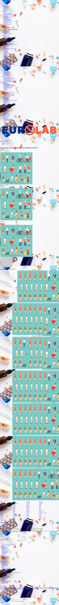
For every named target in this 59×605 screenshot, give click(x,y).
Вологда (27, 504)
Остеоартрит (5, 31)
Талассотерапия (4, 574)
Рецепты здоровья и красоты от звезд (9, 91)
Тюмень (40, 516)
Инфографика (5, 10)
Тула (27, 516)
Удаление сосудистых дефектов (6, 577)
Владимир (2, 504)
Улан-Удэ (2, 517)
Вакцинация (5, 113)
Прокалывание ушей (5, 568)
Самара (2, 514)
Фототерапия (4, 579)
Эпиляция (3, 583)
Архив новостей (41, 587)
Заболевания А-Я (6, 70)
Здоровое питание (6, 52)
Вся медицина (4, 118)
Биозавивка (3, 547)
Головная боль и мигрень (7, 27)
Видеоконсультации (48, 587)
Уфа (27, 517)
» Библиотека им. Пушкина (5, 524)
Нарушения (5, 117)
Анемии (5, 12)
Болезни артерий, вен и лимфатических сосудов (10, 14)
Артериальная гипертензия (7, 13)
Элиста (14, 519)
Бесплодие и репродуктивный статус (9, 84)
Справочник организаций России (8, 119)
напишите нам (10, 531)
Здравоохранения (6, 7)
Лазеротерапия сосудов (5, 555)
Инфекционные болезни (7, 53)
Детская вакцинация (6, 101)
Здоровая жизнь (4, 82)
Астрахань (40, 501)
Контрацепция (34, 587)
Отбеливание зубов (4, 564)
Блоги (4, 9)
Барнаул (2, 502)
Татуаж (3, 575)
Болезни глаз (5, 15)
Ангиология (5, 46)
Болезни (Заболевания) (53, 588)
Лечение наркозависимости (4, 141)
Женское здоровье (8, 587)
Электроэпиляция (4, 582)
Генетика (5, 50)
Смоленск (2, 515)
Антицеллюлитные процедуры (6, 545)
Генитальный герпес (6, 24)
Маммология (5, 56)
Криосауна (3, 554)
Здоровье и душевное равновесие (8, 104)
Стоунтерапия (4, 573)
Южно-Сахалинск (28, 519)
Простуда (5, 32)
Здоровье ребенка (13, 587)
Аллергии (5, 11)
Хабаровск (40, 517)
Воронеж (40, 504)
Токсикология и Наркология (7, 65)
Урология (5, 66)
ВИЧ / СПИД (5, 23)
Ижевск (2, 506)
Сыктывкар (28, 515)
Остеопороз (5, 109)
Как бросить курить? (6, 114)
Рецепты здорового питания (7, 38)
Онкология (5, 58)
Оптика (3, 563)
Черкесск (40, 518)
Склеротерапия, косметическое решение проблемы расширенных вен (11, 572)
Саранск (27, 514)
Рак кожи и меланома (6, 35)
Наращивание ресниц (5, 561)
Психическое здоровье (7, 62)
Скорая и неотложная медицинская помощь (9, 64)
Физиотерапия (6, 43)
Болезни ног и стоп (6, 18)
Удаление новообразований (5, 576)
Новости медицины (6, 6)
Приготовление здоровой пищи (8, 33)
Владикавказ (41, 503)
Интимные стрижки (4, 551)
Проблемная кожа (6, 98)
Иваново (40, 505)
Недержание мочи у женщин (7, 88)
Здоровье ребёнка (6, 99)
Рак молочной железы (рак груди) (8, 87)
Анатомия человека (28, 588)
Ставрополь (14, 515)
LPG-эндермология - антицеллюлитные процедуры (9, 544)
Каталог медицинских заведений (6, 588)
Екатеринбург (28, 505)
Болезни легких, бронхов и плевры (8, 17)
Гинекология (5, 51)
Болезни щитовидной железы (8, 20)
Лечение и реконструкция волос (6, 556)
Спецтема (5, 8)
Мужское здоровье (6, 92)
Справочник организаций (5, 143)
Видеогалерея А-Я (6, 68)
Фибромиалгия (6, 41)
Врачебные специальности (21, 588)
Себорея (3, 571)
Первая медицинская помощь (8, 61)
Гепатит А (5, 25)
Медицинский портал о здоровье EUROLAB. (6, 598)
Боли (38, 588)
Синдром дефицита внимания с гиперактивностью (11, 100)
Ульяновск (14, 517)
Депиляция (3, 550)
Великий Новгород (15, 503)
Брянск (1, 503)
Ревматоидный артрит (7, 37)
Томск (14, 516)
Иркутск (14, 506)
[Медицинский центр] (22, 337)
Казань (40, 506)
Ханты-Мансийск (3, 518)
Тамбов (40, 515)
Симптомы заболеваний (7, 116)
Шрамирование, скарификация (6, 581)
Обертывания (4, 562)
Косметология (5, 55)
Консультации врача (14, 588)
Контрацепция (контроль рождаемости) (9, 85)
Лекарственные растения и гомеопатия (9, 81)
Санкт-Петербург (15, 514)
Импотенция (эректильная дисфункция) (9, 95)
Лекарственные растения (46, 588)
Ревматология (5, 63)
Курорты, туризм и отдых (7, 120)
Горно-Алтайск (3, 505)
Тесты (1, 588)
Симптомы (3, 115)
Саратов (40, 514)
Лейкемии (5, 30)
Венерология (5, 47)
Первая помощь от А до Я (7, 69)
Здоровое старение (6, 107)
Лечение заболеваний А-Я (7, 71)
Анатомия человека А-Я (7, 72)
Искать (29, 537)
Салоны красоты (4, 570)
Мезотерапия (3, 559)
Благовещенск (41, 502)
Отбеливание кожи (4, 565)
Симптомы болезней (34, 588)
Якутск (40, 519)
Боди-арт (3, 548)
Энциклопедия (6, 45)
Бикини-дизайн (4, 546)
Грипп (4, 28)
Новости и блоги (4, 5)
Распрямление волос (5, 569)
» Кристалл (3, 526)
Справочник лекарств (7, 77)
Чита (1, 519)
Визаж (3, 549)
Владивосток (28, 503)
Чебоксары (14, 518)
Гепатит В (5, 26)
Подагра (5, 94)
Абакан (2, 501)
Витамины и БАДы (6, 78)
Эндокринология (6, 67)
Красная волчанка (6, 86)
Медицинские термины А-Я (7, 74)
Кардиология (5, 54)
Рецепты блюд (29, 587)
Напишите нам (4, 596)
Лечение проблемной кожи (5, 557)
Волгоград (14, 504)
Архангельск (28, 501)
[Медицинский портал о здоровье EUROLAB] (29, 140)
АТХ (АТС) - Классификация (8, 79)
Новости (37, 587)
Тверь (1, 516)
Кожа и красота (6, 97)
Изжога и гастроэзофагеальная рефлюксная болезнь (11, 29)
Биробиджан (28, 502)
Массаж (3, 558)
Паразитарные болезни (7, 59)
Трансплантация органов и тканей (8, 40)
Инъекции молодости (5, 552)
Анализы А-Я (5, 73)
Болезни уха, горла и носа (7, 19)
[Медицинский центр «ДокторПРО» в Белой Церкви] (42, 303)
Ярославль (2, 520)
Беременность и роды (6, 83)
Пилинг (3, 566)
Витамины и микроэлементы (8, 22)
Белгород (14, 502)
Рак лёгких (5, 36)
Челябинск (27, 518)
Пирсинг (3, 567)
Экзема (4, 42)
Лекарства (3, 76)
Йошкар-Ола (28, 506)
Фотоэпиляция (4, 580)
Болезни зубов (5, 16)
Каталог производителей (7, 80)
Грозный (14, 505)
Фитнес (5, 111)
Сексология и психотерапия (7, 105)
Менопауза (5, 108)
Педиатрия (5, 60)
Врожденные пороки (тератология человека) (10, 48)
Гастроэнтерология (6, 49)
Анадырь (14, 501)
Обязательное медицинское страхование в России (10, 44)
